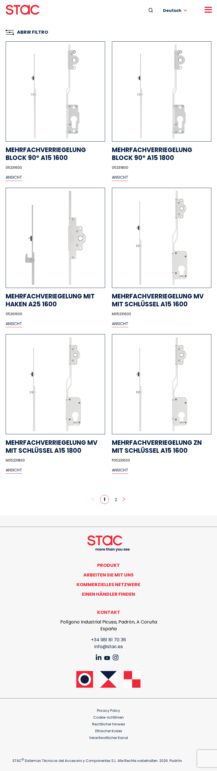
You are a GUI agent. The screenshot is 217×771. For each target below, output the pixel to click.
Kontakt (108, 612)
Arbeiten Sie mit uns (108, 575)
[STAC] (23, 10)
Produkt (108, 565)
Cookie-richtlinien (108, 717)
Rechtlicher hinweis (108, 724)
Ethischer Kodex (108, 731)
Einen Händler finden (108, 594)
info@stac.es (108, 646)
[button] (176, 10)
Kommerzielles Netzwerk (108, 584)
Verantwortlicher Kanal (108, 737)
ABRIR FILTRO (32, 32)
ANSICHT (14, 177)
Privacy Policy (108, 710)
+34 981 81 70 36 (108, 640)
